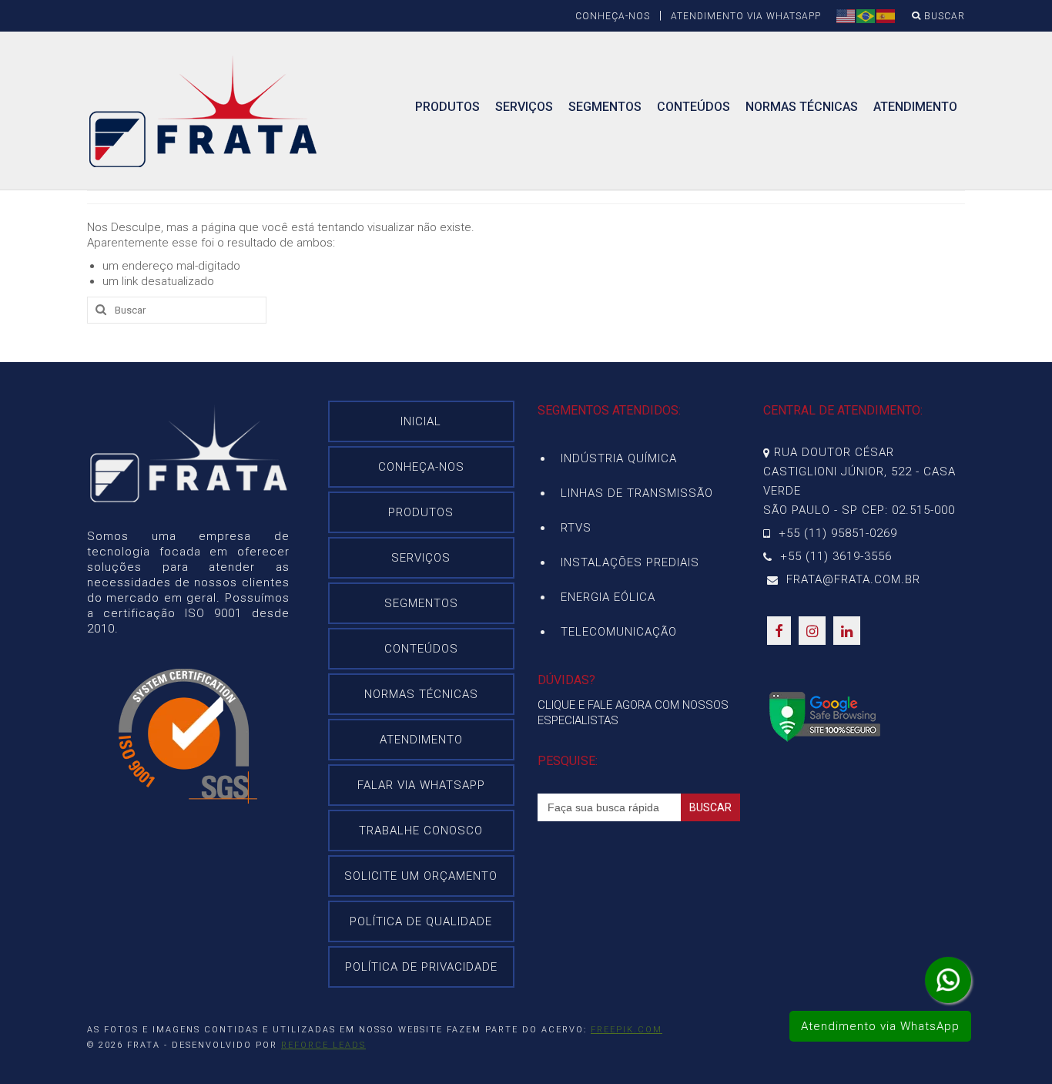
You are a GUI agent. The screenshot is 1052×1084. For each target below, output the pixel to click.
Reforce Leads (323, 1045)
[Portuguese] (866, 15)
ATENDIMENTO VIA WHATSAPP (746, 16)
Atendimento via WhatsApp (880, 1026)
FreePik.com (626, 1030)
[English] (846, 15)
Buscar (943, 16)
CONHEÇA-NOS (612, 16)
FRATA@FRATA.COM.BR (851, 579)
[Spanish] (886, 15)
